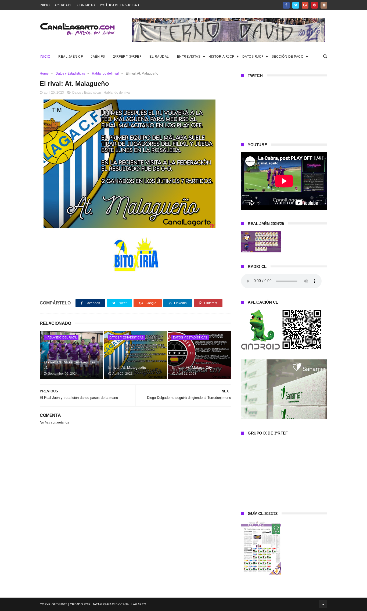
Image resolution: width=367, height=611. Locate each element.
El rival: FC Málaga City (192, 367)
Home (44, 73)
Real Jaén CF (70, 56)
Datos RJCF (253, 56)
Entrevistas (189, 56)
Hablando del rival (105, 73)
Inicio (45, 5)
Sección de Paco (288, 56)
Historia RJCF (221, 56)
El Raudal (159, 56)
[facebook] (286, 5)
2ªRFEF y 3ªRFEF (127, 56)
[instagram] (324, 5)
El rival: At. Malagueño (127, 367)
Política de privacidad (119, 5)
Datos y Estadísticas (70, 73)
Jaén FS (98, 56)
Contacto (86, 5)
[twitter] (295, 5)
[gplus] (305, 5)
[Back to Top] (323, 604)
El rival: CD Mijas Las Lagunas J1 (70, 365)
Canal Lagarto (133, 604)
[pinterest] (314, 5)
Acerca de (64, 5)
